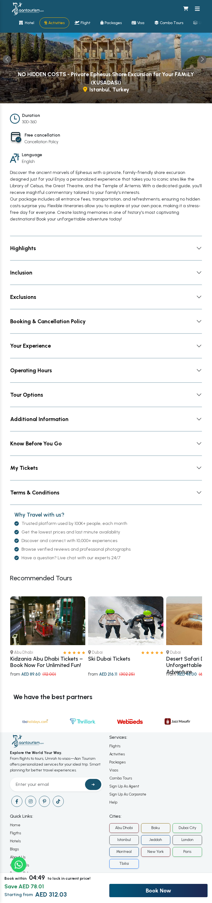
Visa (140, 22)
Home (15, 825)
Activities (56, 22)
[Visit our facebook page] (16, 801)
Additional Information (39, 419)
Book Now (158, 890)
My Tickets (24, 468)
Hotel (29, 22)
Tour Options (26, 394)
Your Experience (30, 345)
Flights (114, 746)
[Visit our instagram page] (31, 801)
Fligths (15, 833)
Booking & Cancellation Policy (48, 321)
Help (113, 802)
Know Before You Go (36, 443)
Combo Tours (171, 22)
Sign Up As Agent (124, 786)
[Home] (28, 8)
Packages (113, 22)
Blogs (14, 849)
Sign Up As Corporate (127, 794)
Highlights (23, 248)
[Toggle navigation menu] (197, 8)
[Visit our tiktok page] (58, 801)
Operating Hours (31, 370)
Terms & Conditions (34, 492)
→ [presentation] (202, 59)
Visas (113, 770)
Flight (86, 22)
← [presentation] (7, 59)
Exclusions (23, 297)
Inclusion (21, 272)
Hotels (15, 841)
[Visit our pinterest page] (44, 801)
